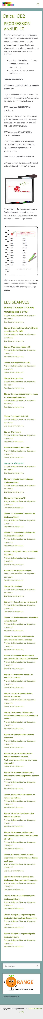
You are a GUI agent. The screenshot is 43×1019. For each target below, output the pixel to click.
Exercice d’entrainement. (14, 322)
